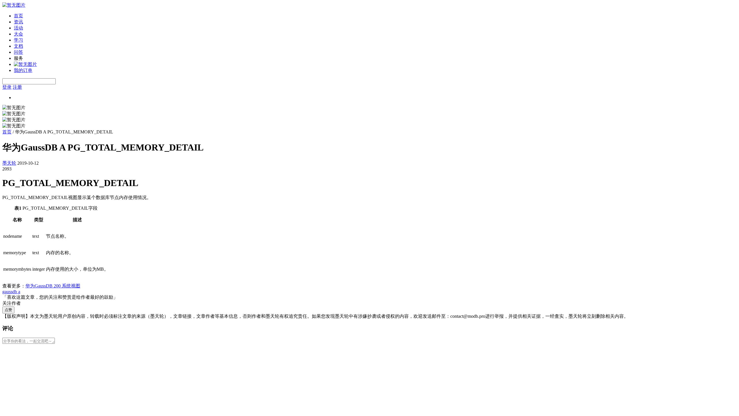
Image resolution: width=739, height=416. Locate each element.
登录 (7, 87)
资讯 (18, 21)
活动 (18, 27)
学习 (18, 40)
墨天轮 (9, 163)
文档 (18, 46)
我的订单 (23, 70)
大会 (18, 33)
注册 (17, 87)
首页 (18, 15)
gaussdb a (11, 291)
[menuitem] (375, 16)
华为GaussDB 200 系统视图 (52, 285)
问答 (18, 52)
